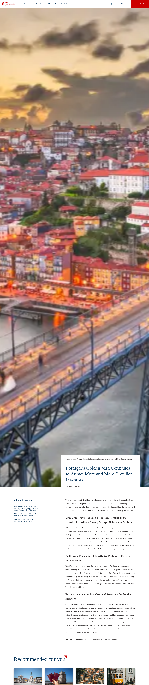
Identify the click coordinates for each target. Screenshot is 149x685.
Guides (35, 4)
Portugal (79, 459)
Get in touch (140, 4)
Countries (27, 4)
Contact (64, 4)
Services (43, 4)
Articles (73, 459)
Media (50, 4)
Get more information (74, 639)
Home (68, 459)
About (57, 4)
